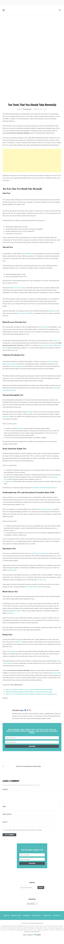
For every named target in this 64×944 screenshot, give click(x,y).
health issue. (52, 311)
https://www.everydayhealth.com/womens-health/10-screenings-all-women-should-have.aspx (31, 694)
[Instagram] (30, 710)
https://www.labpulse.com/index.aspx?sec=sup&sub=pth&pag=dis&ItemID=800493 (29, 689)
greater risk (57, 340)
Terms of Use (47, 915)
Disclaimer (26, 915)
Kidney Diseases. (17, 611)
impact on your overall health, (24, 313)
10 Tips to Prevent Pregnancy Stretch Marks (28, 766)
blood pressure (44, 327)
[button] (4, 10)
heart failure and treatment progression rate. (44, 488)
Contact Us (56, 915)
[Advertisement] (32, 29)
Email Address (7, 814)
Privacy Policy (36, 915)
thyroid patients (26, 253)
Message (5, 789)
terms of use (27, 931)
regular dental (19, 642)
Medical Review (16, 915)
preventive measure (10, 651)
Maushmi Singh (27, 109)
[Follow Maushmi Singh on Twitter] (27, 710)
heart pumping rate (18, 366)
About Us (6, 915)
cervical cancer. (42, 580)
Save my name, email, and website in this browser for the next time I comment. (23, 830)
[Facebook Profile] (25, 710)
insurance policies (56, 673)
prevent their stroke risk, (46, 509)
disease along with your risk (32, 587)
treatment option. (12, 570)
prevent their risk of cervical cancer (39, 553)
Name (4, 806)
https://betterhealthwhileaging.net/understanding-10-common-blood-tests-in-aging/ (29, 692)
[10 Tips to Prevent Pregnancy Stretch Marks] (10, 766)
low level (10, 481)
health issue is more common (17, 288)
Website (5, 822)
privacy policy (35, 931)
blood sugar (29, 412)
